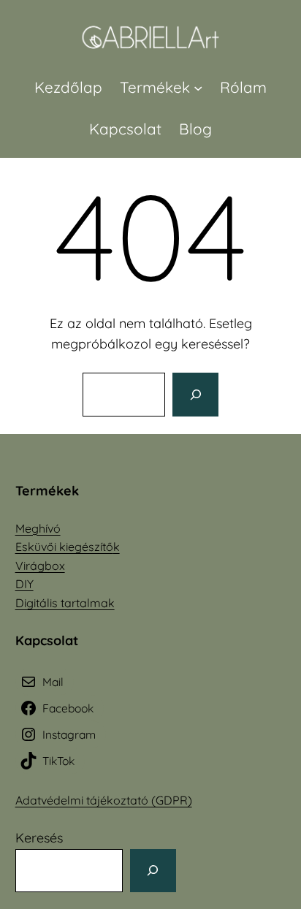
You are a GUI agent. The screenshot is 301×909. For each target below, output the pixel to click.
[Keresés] (195, 395)
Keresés (39, 837)
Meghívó (38, 528)
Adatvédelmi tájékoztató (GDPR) (103, 800)
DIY (24, 584)
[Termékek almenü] (198, 87)
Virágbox (40, 565)
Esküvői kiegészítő (64, 546)
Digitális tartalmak (65, 603)
